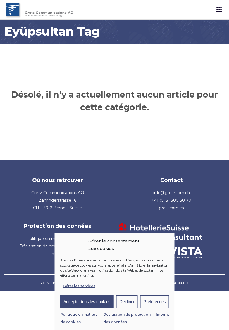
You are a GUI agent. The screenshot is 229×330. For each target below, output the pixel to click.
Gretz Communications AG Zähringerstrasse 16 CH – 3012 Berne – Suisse (57, 200)
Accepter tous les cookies (87, 301)
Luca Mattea (178, 282)
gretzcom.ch (171, 207)
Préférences (155, 301)
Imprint (162, 314)
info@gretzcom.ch (171, 192)
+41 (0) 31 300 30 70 (171, 200)
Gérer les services (79, 286)
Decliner (127, 301)
